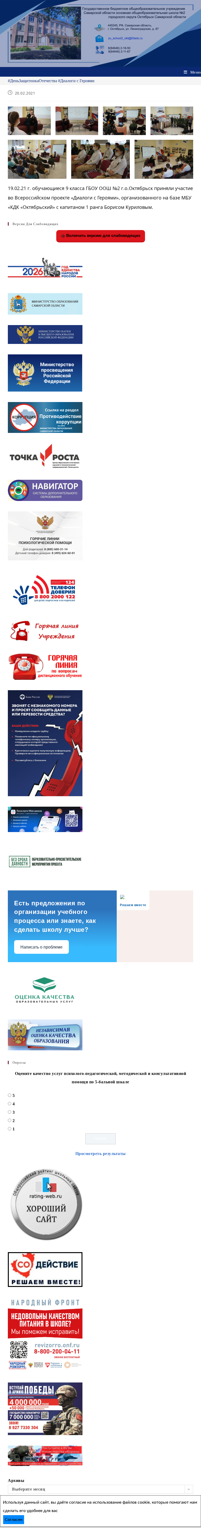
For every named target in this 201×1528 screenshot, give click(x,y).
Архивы (16, 1480)
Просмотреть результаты (100, 1153)
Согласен (14, 1520)
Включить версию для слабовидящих (102, 235)
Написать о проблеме (41, 947)
